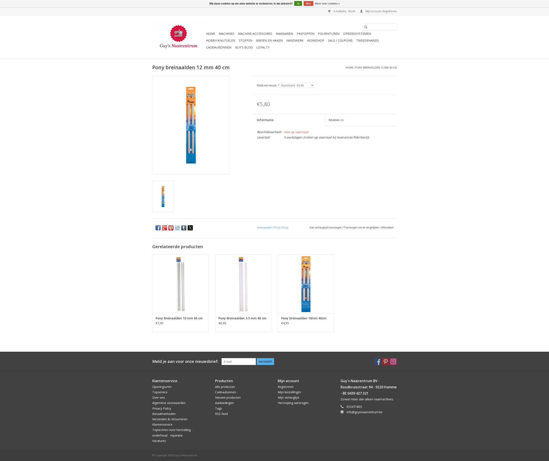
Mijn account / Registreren (381, 11)
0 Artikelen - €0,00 (344, 11)
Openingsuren (162, 387)
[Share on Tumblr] (183, 227)
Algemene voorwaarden (169, 403)
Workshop (315, 40)
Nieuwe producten (228, 397)
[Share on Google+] (164, 227)
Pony (277, 227)
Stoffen (245, 40)
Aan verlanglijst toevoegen (325, 227)
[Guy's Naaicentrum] (178, 37)
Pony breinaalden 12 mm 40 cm (376, 67)
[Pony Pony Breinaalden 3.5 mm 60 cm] (243, 284)
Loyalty (262, 47)
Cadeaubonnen (218, 47)
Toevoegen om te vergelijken (362, 227)
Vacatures (159, 441)
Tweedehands (367, 40)
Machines (226, 34)
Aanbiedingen (224, 403)
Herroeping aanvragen (293, 403)
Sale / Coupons (340, 40)
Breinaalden (264, 227)
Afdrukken (387, 227)
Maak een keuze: (268, 85)
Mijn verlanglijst (288, 397)
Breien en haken (269, 40)
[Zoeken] (365, 27)
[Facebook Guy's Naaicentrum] (377, 361)
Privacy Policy (161, 408)
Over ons (158, 397)
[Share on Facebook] (158, 227)
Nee (308, 3)
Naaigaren (284, 34)
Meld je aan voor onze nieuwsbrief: (185, 361)
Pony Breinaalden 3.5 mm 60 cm (242, 318)
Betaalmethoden (164, 414)
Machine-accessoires (255, 34)
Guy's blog (244, 47)
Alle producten (225, 387)
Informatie (265, 120)
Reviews (336, 120)
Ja (298, 3)
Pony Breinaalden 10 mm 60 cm (179, 318)
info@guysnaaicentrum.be (365, 412)
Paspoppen (305, 34)
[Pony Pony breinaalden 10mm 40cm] (306, 284)
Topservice (159, 392)
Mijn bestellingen (289, 392)
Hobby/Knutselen (220, 40)
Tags (218, 408)
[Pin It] (170, 227)
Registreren (286, 387)
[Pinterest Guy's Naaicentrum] (385, 361)
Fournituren (328, 34)
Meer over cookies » (327, 3)
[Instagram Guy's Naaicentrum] (393, 361)
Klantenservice (162, 424)
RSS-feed (221, 414)
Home (210, 34)
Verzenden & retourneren (169, 419)
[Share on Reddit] (177, 227)
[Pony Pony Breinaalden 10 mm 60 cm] (180, 284)
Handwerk (294, 40)
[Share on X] (190, 227)
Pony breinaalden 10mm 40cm (303, 318)
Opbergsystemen (357, 34)
